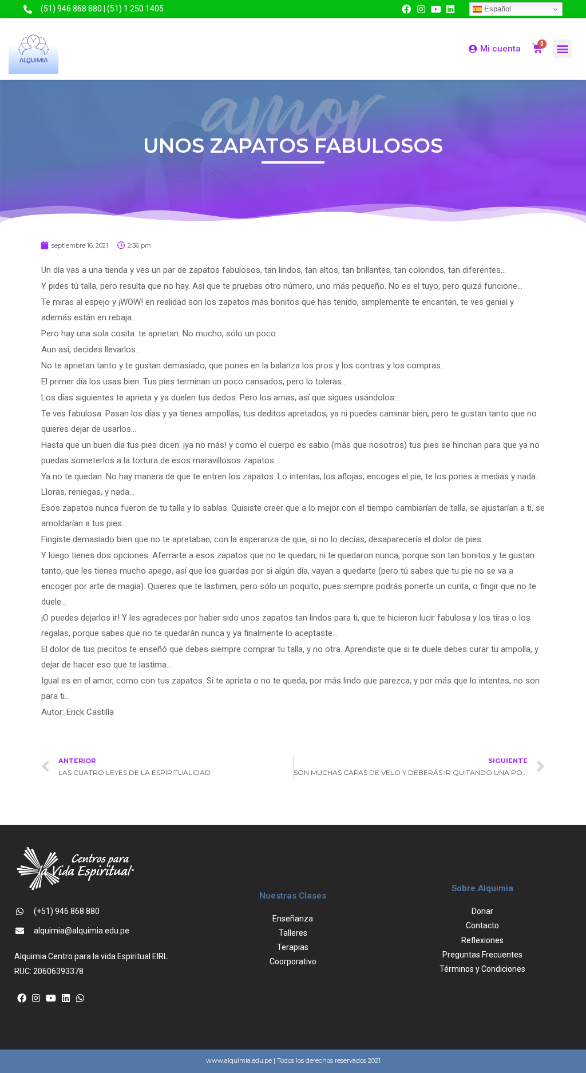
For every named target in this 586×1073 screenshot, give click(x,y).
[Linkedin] (450, 9)
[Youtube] (436, 9)
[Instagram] (421, 9)
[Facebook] (406, 9)
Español (496, 9)
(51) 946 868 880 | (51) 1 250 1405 (102, 8)
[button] (562, 48)
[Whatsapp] (80, 998)
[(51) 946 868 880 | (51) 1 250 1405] (27, 9)
